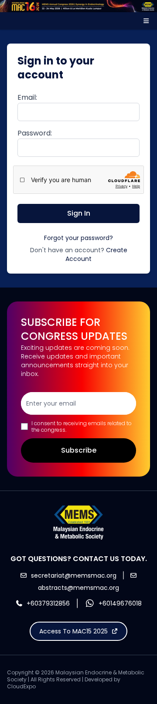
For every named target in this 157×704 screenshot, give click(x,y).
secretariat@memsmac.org (73, 575)
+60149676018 (120, 603)
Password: (34, 133)
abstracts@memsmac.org (78, 587)
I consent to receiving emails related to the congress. (81, 426)
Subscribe (78, 450)
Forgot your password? (78, 238)
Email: (27, 97)
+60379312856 (48, 603)
